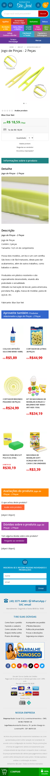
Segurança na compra (34, 636)
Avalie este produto (13, 507)
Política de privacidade (35, 629)
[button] (23, 103)
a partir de (7, 465)
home (11, 47)
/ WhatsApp (35, 601)
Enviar (41, 588)
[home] (24, 7)
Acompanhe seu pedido (35, 622)
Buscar (43, 13)
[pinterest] (19, 665)
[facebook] (8, 665)
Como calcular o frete (13, 629)
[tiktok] (30, 665)
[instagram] (25, 665)
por (4, 358)
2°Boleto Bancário (33, 626)
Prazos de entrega (12, 636)
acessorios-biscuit (34, 47)
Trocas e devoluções (34, 633)
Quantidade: (21, 138)
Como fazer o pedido (13, 622)
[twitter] (42, 665)
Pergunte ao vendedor (14, 540)
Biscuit (20, 47)
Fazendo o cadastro (13, 626)
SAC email (25, 604)
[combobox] (25, 13)
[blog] (13, 665)
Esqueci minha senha (13, 633)
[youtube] (36, 665)
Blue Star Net (7, 115)
